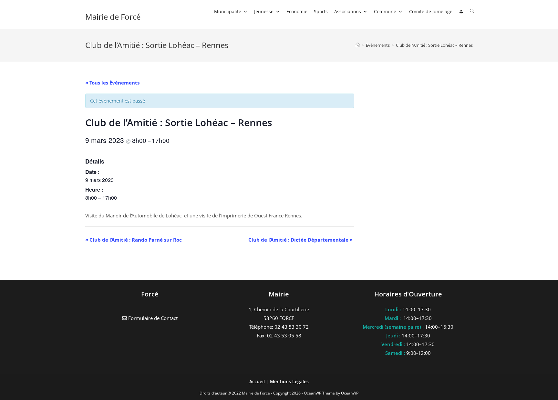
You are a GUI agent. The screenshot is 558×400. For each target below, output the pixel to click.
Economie (296, 11)
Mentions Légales (289, 381)
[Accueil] (358, 45)
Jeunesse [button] (264, 11)
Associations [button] (347, 11)
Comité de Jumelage (430, 11)
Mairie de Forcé (112, 16)
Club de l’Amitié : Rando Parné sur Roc (133, 239)
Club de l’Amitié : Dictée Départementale (300, 239)
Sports (321, 11)
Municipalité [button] (227, 11)
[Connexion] (461, 11)
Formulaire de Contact (152, 318)
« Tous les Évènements (112, 82)
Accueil (257, 381)
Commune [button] (385, 11)
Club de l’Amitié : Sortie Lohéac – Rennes (434, 45)
